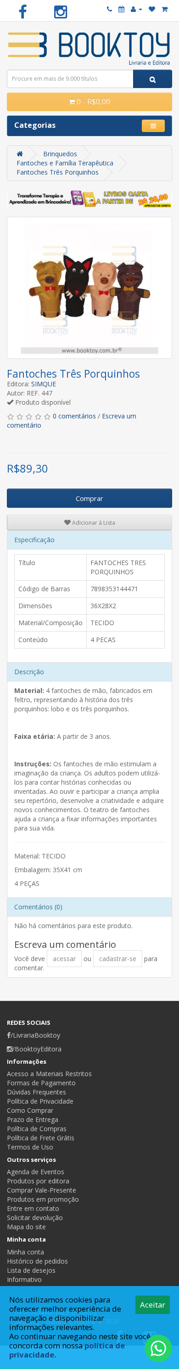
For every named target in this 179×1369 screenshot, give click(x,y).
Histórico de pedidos (37, 1261)
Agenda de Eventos (35, 1171)
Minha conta (25, 1252)
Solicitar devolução (35, 1217)
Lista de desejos (31, 1270)
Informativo (24, 1279)
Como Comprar (30, 1110)
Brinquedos (60, 153)
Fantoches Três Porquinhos (58, 172)
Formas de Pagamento (41, 1082)
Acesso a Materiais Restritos (49, 1073)
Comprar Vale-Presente (41, 1190)
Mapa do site (26, 1226)
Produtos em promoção (43, 1199)
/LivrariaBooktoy (35, 1035)
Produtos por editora (38, 1181)
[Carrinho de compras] (165, 9)
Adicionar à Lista (93, 523)
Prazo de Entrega (32, 1119)
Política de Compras (37, 1128)
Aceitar (152, 1304)
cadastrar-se (117, 958)
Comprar (89, 498)
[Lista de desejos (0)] (152, 9)
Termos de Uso (30, 1147)
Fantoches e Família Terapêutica (65, 163)
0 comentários (74, 416)
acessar (64, 958)
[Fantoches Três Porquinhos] (89, 288)
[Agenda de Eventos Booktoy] (121, 9)
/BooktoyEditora (37, 1049)
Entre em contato (33, 1208)
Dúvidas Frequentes (36, 1092)
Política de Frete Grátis (40, 1137)
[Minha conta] (136, 9)
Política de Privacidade (40, 1101)
